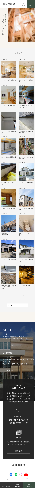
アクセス (10, 345)
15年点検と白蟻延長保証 (8, 157)
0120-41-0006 (18, 419)
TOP (9, 305)
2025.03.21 (22, 59)
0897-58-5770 (11, 364)
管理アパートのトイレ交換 (26, 234)
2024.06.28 (22, 136)
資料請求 (18, 451)
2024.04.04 (4, 188)
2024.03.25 (22, 188)
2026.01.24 (4, 59)
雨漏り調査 (4, 234)
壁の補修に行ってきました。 (8, 183)
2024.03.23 (4, 213)
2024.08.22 (22, 85)
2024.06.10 (4, 162)
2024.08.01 (4, 111)
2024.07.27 (22, 111)
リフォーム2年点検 (24, 285)
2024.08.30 (4, 85)
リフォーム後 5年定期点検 (26, 260)
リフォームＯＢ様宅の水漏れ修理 (26, 157)
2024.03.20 (22, 213)
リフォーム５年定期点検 (8, 80)
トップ (4, 320)
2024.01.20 (4, 239)
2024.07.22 (4, 136)
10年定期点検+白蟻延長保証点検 (26, 131)
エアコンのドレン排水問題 (8, 131)
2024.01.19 (22, 239)
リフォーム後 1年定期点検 (26, 208)
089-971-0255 (11, 338)
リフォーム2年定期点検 (8, 105)
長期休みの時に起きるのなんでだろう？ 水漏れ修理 (8, 286)
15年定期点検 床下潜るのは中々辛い (26, 106)
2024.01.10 (4, 265)
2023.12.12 (22, 265)
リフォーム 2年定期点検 (26, 80)
